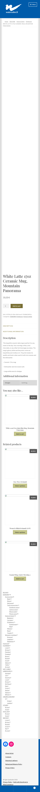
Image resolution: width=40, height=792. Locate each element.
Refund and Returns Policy (13, 764)
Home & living (20, 21)
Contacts (8, 757)
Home (6, 21)
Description (8, 326)
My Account (6, 789)
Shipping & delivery (11, 760)
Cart (31, 787)
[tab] (20, 326)
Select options (20, 486)
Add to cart (17, 306)
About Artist (9, 753)
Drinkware (29, 21)
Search (20, 789)
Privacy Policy (10, 768)
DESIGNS (12, 21)
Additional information (13, 331)
